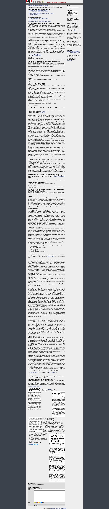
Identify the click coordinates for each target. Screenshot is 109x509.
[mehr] (80, 21)
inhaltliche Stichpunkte (50, 256)
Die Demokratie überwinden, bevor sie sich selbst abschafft (73, 53)
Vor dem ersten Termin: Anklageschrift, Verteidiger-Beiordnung (38, 10)
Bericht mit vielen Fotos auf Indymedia (35, 54)
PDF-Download (43, 111)
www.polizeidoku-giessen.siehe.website (36, 386)
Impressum (53, 508)
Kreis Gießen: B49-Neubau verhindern (73, 51)
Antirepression (30, 5)
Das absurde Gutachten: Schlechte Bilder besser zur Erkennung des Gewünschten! (41, 13)
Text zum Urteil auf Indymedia (37, 55)
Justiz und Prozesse (35, 5)
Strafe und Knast (69, 60)
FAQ (56, 508)
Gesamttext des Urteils (33, 372)
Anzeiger (49, 389)
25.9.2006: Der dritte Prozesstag (33, 15)
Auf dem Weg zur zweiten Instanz (34, 19)
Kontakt (51, 508)
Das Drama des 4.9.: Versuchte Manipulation (35, 12)
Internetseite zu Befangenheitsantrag (59, 176)
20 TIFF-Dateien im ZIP (52, 372)
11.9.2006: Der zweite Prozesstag (34, 14)
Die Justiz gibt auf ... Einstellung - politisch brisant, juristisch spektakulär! (40, 21)
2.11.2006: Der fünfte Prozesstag (33, 16)
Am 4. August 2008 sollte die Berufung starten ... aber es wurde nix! (39, 20)
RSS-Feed (58, 508)
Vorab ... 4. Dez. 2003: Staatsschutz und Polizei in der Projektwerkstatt (39, 11)
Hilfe (72, 8)
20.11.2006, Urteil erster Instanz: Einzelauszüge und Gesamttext (38, 18)
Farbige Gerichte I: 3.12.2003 (43, 5)
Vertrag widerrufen (63, 508)
